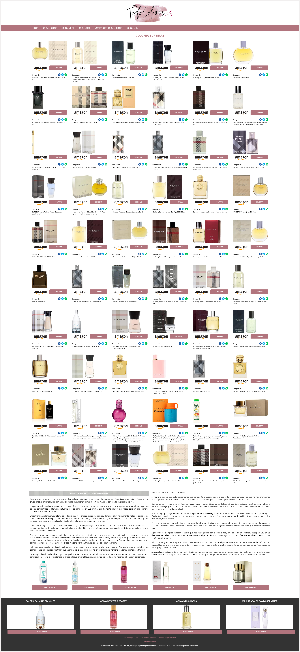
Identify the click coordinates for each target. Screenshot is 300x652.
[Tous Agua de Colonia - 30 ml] (170, 572)
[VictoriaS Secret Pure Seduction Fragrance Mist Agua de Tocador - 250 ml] (130, 572)
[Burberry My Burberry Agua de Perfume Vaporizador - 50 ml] (250, 411)
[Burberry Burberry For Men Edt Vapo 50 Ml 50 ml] (170, 187)
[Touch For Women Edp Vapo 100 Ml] (89, 142)
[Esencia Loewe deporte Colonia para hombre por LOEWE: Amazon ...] (250, 572)
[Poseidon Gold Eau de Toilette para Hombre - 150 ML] (49, 411)
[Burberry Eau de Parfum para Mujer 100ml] (130, 231)
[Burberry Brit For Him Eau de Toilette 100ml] (89, 276)
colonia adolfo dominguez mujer (260, 601)
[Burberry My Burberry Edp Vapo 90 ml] (49, 455)
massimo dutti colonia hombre (108, 28)
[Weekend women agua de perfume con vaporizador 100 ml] (250, 455)
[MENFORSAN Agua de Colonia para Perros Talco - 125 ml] (89, 572)
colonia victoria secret (113, 601)
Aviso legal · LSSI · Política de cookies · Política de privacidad (150, 638)
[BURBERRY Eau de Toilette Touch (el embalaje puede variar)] (49, 187)
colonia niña (132, 28)
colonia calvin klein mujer (40, 601)
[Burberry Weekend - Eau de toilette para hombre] (130, 187)
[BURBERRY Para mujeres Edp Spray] (250, 187)
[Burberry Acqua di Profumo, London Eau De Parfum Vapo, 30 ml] (210, 142)
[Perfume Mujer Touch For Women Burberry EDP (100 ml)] (49, 321)
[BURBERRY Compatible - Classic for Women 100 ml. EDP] (49, 52)
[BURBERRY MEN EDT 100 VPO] (49, 366)
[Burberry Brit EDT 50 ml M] (210, 366)
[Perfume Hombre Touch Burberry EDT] (130, 276)
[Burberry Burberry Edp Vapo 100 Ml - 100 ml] (170, 455)
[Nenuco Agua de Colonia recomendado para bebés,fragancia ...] (49, 572)
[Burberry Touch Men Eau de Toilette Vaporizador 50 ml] (130, 455)
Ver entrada (49, 587)
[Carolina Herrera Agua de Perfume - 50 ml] (210, 572)
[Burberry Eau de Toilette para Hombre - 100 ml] (210, 231)
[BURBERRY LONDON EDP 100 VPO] (49, 231)
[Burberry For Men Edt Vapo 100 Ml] (89, 231)
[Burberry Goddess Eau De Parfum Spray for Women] (210, 187)
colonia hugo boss (186, 601)
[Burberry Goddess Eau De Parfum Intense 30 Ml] (130, 97)
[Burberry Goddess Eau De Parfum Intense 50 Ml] (250, 366)
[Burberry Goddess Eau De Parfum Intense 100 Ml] (130, 366)
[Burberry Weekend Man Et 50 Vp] (130, 52)
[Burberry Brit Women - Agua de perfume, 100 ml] (89, 455)
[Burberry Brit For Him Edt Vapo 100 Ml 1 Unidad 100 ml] (170, 276)
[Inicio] (150, 23)
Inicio (35, 28)
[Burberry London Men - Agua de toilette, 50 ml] (170, 231)
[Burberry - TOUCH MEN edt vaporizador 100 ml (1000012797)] (170, 52)
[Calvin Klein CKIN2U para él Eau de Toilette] (89, 321)
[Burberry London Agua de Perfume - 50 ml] (210, 276)
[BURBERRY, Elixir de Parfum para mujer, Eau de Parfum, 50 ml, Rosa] (170, 366)
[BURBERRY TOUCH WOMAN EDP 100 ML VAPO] (89, 366)
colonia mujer (68, 28)
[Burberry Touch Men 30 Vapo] (170, 321)
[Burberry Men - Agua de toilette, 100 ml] (210, 52)
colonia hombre (50, 28)
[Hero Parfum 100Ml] (49, 276)
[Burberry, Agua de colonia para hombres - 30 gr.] (250, 142)
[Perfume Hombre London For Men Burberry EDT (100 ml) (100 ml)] (210, 455)
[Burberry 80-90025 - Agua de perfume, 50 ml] (250, 231)
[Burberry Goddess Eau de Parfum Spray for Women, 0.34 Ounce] (49, 142)
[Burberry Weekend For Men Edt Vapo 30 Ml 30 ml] (250, 321)
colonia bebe (84, 28)
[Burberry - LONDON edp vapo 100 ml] (89, 97)
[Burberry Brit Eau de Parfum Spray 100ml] (130, 142)
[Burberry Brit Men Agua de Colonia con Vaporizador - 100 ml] (170, 142)
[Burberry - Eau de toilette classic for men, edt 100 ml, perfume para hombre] (210, 321)
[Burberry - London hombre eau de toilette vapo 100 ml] (210, 97)
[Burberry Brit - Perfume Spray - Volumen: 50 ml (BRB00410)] (170, 97)
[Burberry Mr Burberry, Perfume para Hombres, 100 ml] (49, 97)
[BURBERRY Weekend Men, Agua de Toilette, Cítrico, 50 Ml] (250, 276)
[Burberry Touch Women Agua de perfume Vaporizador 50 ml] (130, 321)
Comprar (58, 68)
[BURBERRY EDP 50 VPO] (250, 52)
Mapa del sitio (150, 642)
